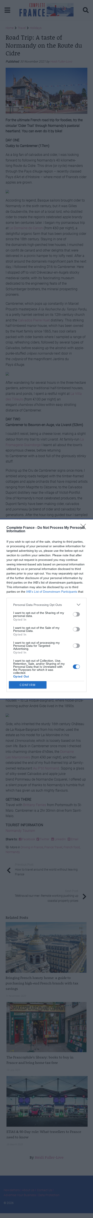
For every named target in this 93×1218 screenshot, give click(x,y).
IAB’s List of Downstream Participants (51, 591)
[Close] (84, 528)
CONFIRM (28, 685)
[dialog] (46, 609)
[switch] (76, 614)
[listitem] (46, 604)
